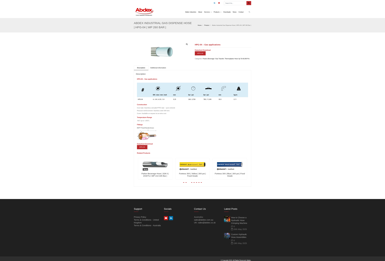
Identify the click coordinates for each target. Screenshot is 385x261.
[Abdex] (144, 12)
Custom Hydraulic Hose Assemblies (239, 235)
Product (206, 25)
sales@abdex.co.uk (207, 223)
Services (207, 12)
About (200, 12)
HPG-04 (200, 53)
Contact (241, 12)
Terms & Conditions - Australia (147, 225)
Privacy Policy (140, 217)
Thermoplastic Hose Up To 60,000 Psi (237, 58)
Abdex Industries (190, 12)
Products (217, 12)
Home (200, 25)
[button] (187, 44)
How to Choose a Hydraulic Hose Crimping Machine (239, 220)
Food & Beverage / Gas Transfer (213, 58)
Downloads (227, 12)
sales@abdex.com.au (203, 220)
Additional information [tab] (158, 68)
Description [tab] (141, 68)
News (235, 12)
